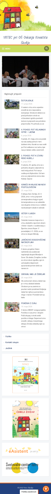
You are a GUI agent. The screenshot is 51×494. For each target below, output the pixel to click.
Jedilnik (8, 348)
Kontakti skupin (12, 342)
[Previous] (41, 84)
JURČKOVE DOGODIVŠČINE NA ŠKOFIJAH (33, 241)
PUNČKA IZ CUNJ (29, 303)
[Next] (46, 84)
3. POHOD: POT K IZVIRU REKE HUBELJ (32, 157)
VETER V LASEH (28, 213)
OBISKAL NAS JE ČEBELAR (33, 274)
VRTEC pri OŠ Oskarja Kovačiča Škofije (25, 40)
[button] (6, 49)
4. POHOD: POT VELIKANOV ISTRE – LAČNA (33, 131)
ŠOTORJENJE (27, 100)
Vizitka (8, 336)
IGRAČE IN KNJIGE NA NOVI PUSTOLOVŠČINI (33, 185)
